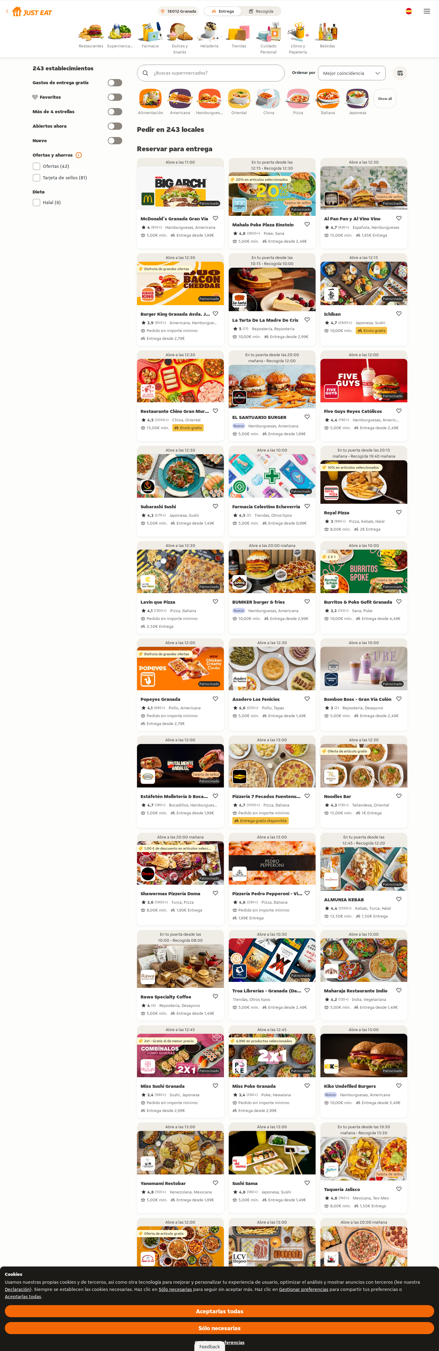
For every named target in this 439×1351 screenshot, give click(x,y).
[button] (28, 11)
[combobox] (217, 73)
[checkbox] (150, 102)
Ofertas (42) (56, 166)
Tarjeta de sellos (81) (65, 177)
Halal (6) (52, 202)
